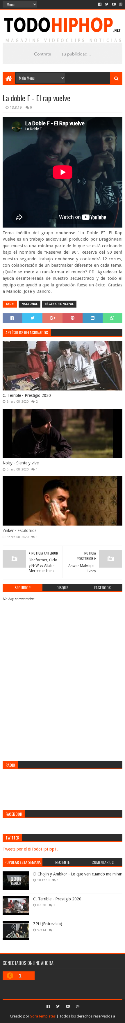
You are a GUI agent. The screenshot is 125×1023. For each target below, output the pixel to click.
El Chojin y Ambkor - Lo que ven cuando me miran (77, 874)
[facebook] (100, 4)
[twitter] (107, 4)
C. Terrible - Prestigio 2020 (27, 395)
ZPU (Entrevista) (47, 924)
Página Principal (59, 304)
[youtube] (114, 4)
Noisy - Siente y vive (21, 463)
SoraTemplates (43, 1016)
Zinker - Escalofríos (19, 530)
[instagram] (120, 4)
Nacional (30, 304)
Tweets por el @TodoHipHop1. (30, 849)
